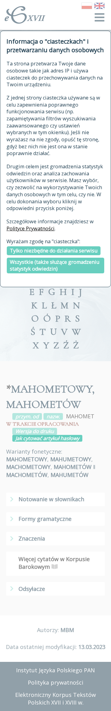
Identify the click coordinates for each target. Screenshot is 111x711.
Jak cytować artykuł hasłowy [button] (47, 438)
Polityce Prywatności (30, 228)
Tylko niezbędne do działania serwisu (53, 250)
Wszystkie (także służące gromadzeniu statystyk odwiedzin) (54, 265)
